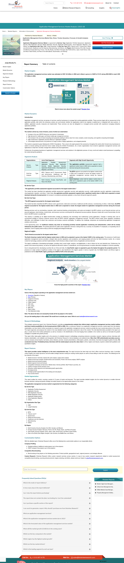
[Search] (63, 3)
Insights (101, 8)
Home (55, 8)
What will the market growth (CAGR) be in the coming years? (42, 529)
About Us (108, 3)
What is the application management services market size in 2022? (44, 518)
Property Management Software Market (107, 493)
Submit (105, 470)
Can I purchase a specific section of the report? (38, 503)
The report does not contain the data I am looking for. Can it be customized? (47, 498)
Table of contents (48, 64)
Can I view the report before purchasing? (36, 493)
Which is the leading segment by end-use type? (38, 549)
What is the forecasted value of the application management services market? (48, 523)
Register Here (86, 109)
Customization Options (9, 88)
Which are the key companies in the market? (37, 534)
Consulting (90, 8)
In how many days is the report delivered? (36, 488)
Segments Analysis (8, 74)
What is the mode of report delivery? (35, 483)
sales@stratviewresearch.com (94, 3)
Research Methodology (9, 81)
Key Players (6, 77)
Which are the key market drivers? (34, 544)
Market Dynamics (7, 70)
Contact (116, 3)
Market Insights (7, 66)
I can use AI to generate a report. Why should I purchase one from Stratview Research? (50, 508)
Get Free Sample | (107, 43)
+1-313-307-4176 (77, 3)
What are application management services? (37, 513)
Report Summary (31, 64)
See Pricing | (106, 38)
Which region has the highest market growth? (37, 539)
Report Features (7, 84)
